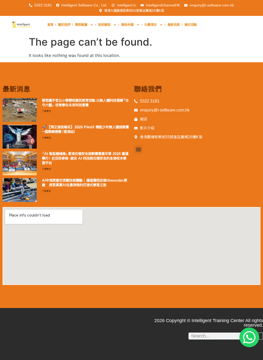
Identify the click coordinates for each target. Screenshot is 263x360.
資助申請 (127, 24)
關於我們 (64, 24)
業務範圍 (81, 24)
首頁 (50, 24)
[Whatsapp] (249, 337)
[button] (138, 149)
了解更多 (46, 111)
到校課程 (104, 24)
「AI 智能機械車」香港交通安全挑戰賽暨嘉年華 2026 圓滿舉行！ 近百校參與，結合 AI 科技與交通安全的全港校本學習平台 (85, 158)
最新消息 (173, 24)
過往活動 (190, 24)
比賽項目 (150, 24)
